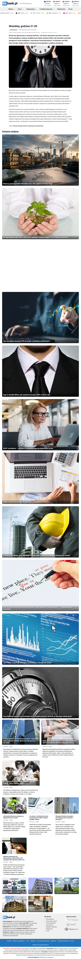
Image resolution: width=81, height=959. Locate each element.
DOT (56, 13)
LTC (23, 13)
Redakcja (33, 941)
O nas (27, 941)
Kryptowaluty (30, 9)
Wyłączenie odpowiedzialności (41, 945)
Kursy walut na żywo (51, 921)
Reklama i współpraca (18, 941)
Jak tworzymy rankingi (43, 941)
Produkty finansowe (46, 9)
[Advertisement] (40, 18)
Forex (19, 9)
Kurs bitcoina (49, 925)
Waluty (10, 9)
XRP (8, 13)
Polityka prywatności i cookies (66, 941)
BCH (39, 13)
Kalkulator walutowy (51, 927)
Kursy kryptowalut (51, 923)
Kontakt (9, 941)
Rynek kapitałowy (13, 29)
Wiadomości (61, 9)
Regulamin (53, 941)
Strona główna (50, 919)
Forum (70, 9)
